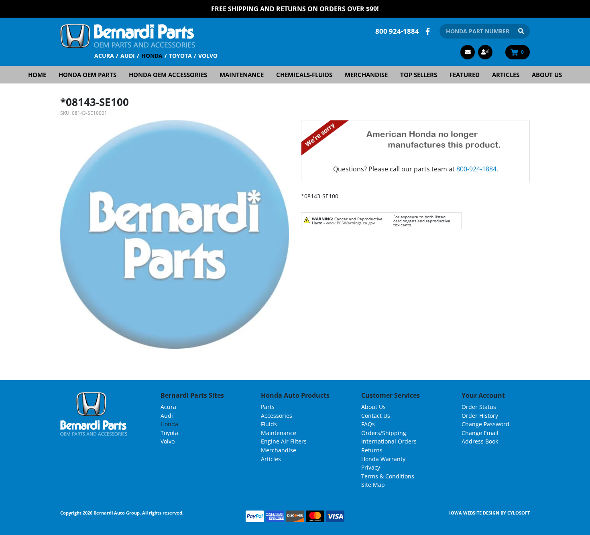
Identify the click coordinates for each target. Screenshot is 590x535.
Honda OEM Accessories (168, 75)
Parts (268, 407)
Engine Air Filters (284, 441)
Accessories (276, 415)
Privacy (370, 467)
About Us (547, 75)
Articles (505, 75)
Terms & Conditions (387, 476)
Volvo (208, 55)
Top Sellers (418, 75)
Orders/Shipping (383, 433)
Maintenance (242, 75)
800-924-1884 (476, 169)
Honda (152, 55)
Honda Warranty (383, 459)
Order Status (479, 407)
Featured (465, 75)
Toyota (180, 55)
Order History (480, 415)
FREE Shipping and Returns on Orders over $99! (295, 8)
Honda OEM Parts (87, 75)
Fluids (269, 424)
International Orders (389, 441)
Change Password (485, 424)
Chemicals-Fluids (304, 75)
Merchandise (366, 75)
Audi (127, 55)
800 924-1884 (397, 31)
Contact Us (375, 415)
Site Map (373, 484)
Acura (104, 55)
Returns (371, 450)
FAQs (368, 424)
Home (37, 75)
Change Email (480, 433)
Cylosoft (518, 513)
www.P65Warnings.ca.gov (350, 223)
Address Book (480, 441)
